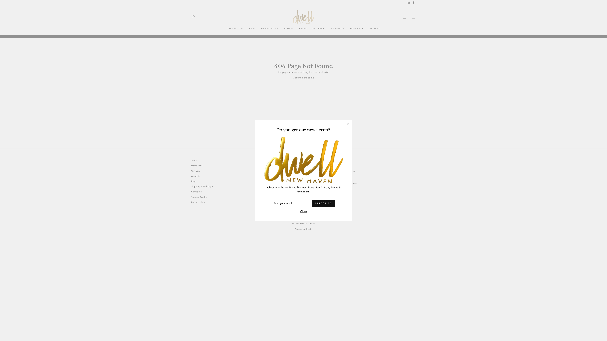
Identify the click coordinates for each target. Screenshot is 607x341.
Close (303, 211)
